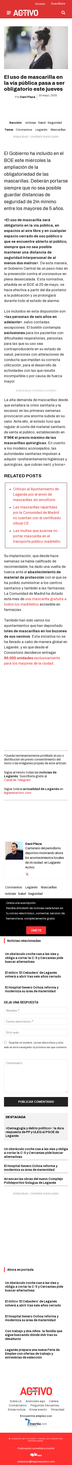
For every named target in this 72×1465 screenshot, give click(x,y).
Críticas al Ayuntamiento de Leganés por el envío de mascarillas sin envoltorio (36, 494)
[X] (22, 107)
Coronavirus (24, 129)
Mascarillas (58, 129)
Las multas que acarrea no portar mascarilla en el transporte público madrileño (36, 536)
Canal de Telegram (17, 780)
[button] (63, 12)
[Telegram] (50, 107)
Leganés (41, 129)
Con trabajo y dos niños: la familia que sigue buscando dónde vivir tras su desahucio (33, 1334)
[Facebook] (13, 107)
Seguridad (55, 122)
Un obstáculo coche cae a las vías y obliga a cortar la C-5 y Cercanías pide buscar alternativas (34, 957)
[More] (59, 107)
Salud (42, 122)
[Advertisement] (36, 707)
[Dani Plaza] (14, 859)
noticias (30, 122)
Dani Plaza (27, 97)
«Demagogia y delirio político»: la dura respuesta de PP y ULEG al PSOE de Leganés (35, 1132)
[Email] (40, 107)
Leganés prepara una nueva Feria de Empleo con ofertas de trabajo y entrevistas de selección (32, 1353)
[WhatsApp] (31, 107)
